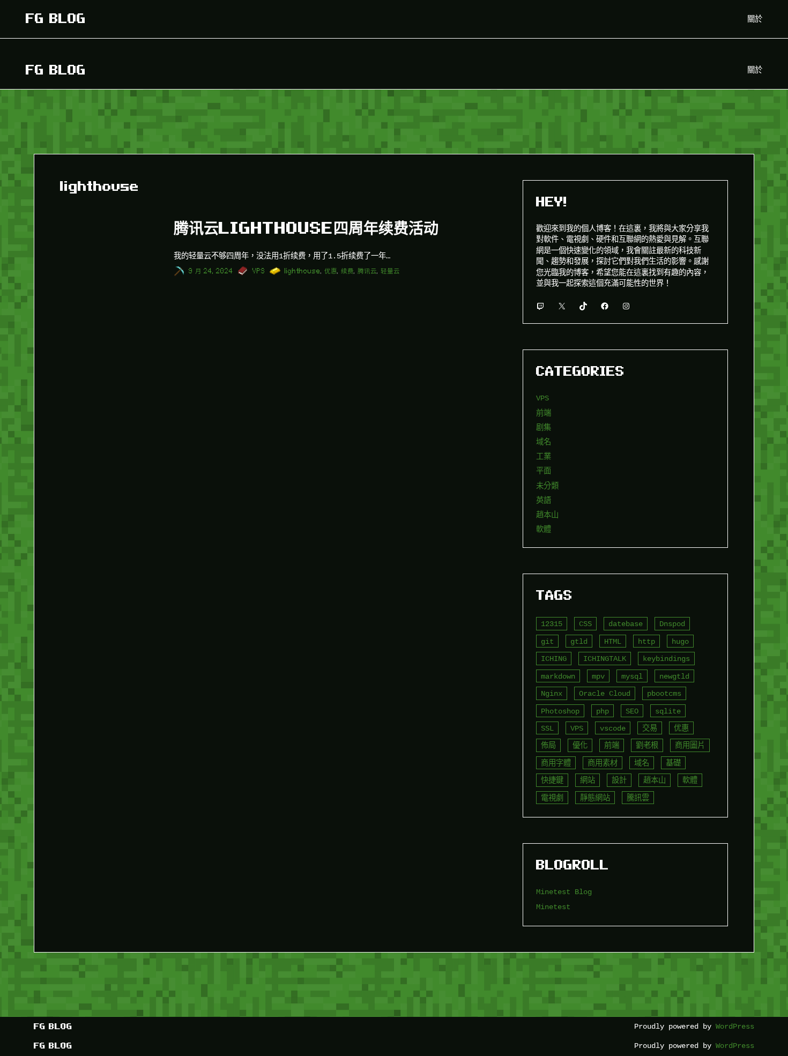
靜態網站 (595, 797)
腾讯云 (367, 271)
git (547, 641)
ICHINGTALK (604, 658)
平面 (543, 470)
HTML (612, 641)
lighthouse (303, 271)
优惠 (330, 271)
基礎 (673, 763)
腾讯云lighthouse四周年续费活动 (306, 228)
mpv (598, 676)
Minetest (553, 906)
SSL (547, 728)
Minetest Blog (564, 891)
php (602, 711)
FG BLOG (56, 18)
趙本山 (547, 514)
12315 (551, 623)
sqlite (668, 711)
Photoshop (560, 711)
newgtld (674, 676)
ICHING (554, 658)
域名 (543, 442)
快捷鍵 (552, 780)
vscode (613, 728)
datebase (625, 623)
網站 (587, 780)
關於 (754, 19)
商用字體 (556, 763)
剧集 (543, 427)
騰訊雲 (638, 797)
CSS (585, 623)
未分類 (547, 485)
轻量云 (390, 271)
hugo (680, 641)
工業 (543, 456)
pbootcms (664, 693)
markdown (558, 676)
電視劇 (552, 797)
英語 (543, 500)
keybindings (666, 658)
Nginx (551, 693)
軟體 (543, 529)
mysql (632, 676)
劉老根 (647, 745)
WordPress (735, 1026)
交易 (649, 728)
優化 (580, 745)
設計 (619, 780)
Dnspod (672, 623)
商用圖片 (690, 745)
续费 (347, 271)
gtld (579, 641)
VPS (258, 271)
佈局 (548, 745)
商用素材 (603, 763)
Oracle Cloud (604, 693)
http (646, 641)
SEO (632, 711)
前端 (543, 413)
